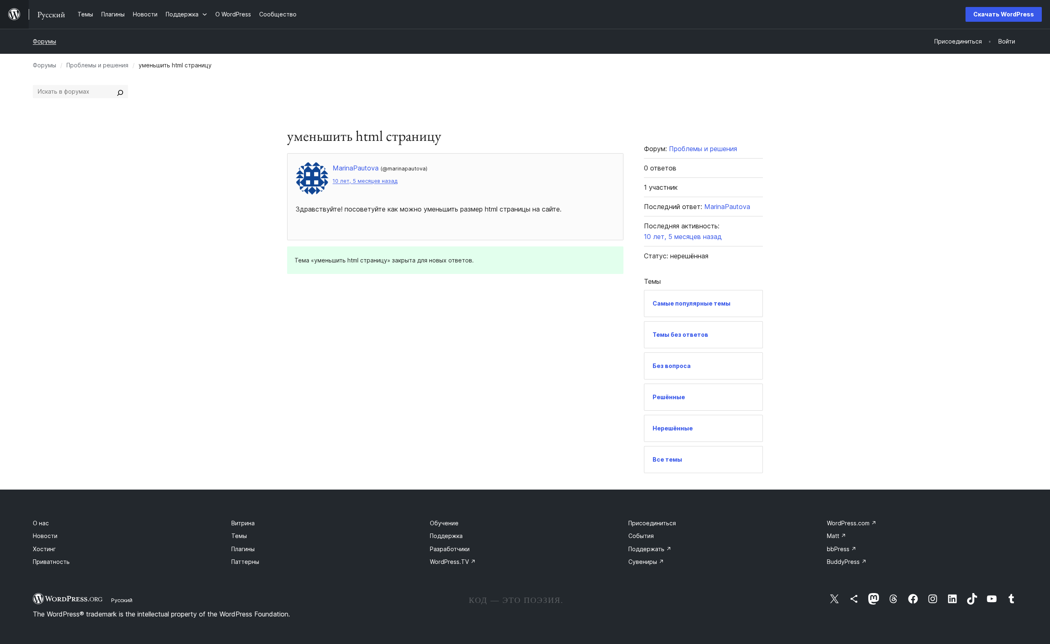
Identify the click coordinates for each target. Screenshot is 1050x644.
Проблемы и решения (97, 65)
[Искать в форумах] (120, 91)
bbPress (841, 548)
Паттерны (245, 561)
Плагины (243, 548)
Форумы (44, 41)
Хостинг (44, 548)
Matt (836, 535)
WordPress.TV (453, 561)
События (641, 535)
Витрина (243, 523)
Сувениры (646, 561)
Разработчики (450, 548)
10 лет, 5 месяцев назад (365, 181)
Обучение (444, 523)
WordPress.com (852, 523)
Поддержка (446, 535)
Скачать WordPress (1003, 14)
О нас (41, 523)
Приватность (51, 561)
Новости (45, 535)
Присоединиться (652, 523)
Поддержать (649, 548)
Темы (239, 535)
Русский (121, 600)
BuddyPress (847, 561)
